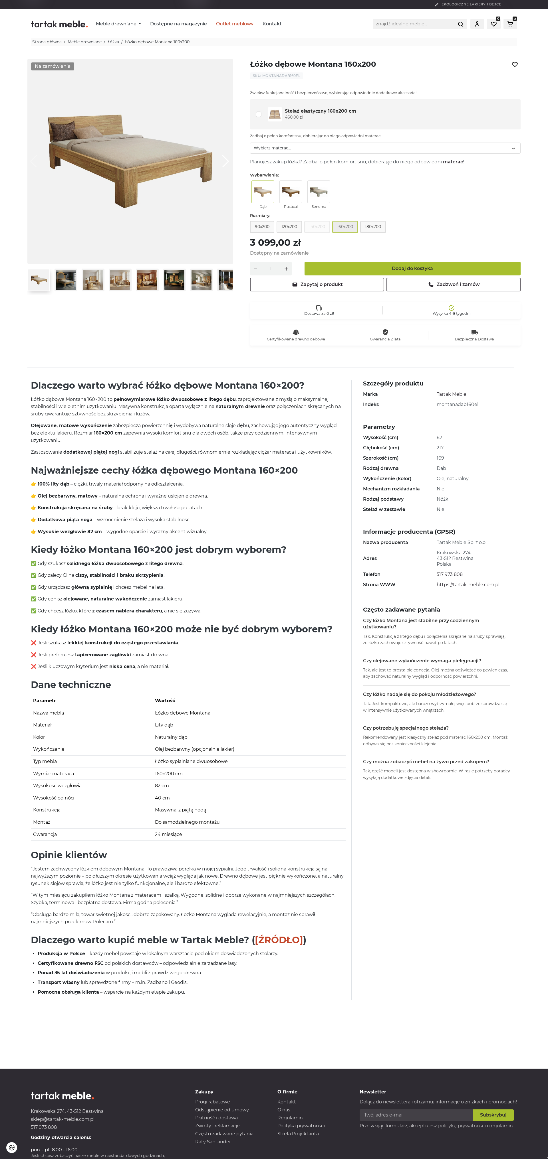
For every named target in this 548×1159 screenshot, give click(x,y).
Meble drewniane (117, 24)
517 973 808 (450, 574)
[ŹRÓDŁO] (279, 939)
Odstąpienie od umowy (222, 1110)
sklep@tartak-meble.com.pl (62, 1119)
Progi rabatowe (212, 1102)
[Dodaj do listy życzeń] (515, 64)
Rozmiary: (260, 215)
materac (453, 162)
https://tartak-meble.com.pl (468, 584)
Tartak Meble (451, 394)
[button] (477, 24)
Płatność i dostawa (216, 1118)
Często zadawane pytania (224, 1133)
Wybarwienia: (264, 175)
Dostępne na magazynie (178, 24)
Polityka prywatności (301, 1125)
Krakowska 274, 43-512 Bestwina (67, 1111)
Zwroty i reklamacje (217, 1125)
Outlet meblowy (234, 24)
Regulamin (290, 1118)
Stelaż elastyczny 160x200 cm (320, 111)
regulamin (501, 1125)
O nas (283, 1110)
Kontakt (272, 24)
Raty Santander (213, 1141)
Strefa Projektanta (298, 1133)
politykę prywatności (462, 1125)
